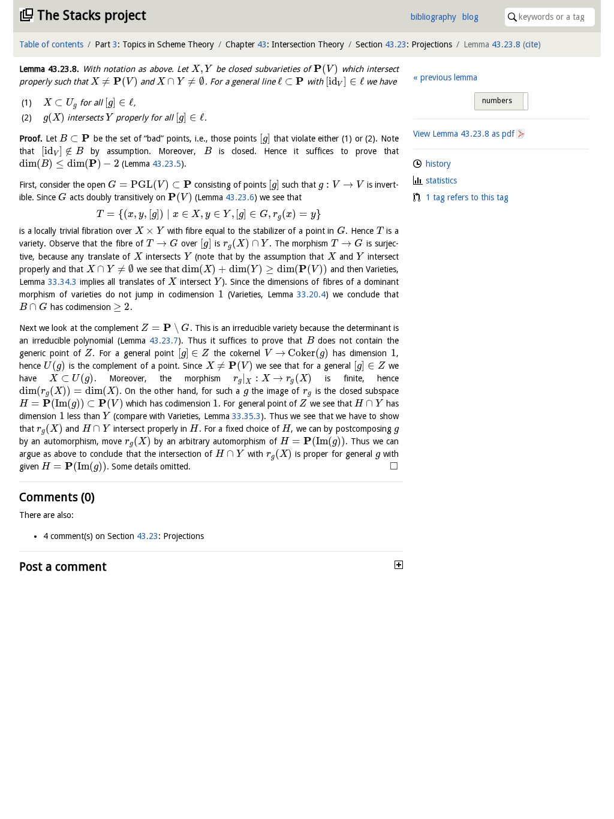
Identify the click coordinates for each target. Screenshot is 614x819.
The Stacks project (91, 15)
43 (262, 44)
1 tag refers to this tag (467, 197)
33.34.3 (62, 282)
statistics (441, 180)
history (438, 163)
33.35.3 (246, 416)
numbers (497, 101)
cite (531, 44)
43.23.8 (506, 44)
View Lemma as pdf (463, 133)
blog (470, 17)
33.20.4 (311, 294)
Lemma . (49, 69)
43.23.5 (166, 163)
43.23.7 (163, 340)
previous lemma (448, 77)
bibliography (433, 17)
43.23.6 (239, 197)
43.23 (396, 44)
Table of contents (51, 44)
